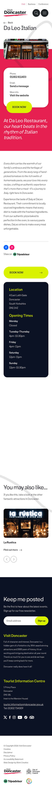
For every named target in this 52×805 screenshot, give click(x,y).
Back (10, 22)
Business (31, 4)
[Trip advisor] (32, 717)
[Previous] (7, 559)
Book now (19, 107)
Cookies (7, 749)
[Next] (14, 559)
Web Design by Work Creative (16, 762)
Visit (23, 4)
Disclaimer (8, 752)
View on (8, 254)
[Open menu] (44, 13)
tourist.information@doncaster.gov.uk (23, 704)
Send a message (19, 86)
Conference (43, 4)
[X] (6, 717)
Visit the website (19, 95)
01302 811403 (18, 77)
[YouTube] (21, 717)
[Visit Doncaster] (16, 13)
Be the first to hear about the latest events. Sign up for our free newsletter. (26, 608)
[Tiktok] (26, 717)
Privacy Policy (9, 756)
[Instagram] (12, 247)
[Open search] (36, 13)
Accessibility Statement (13, 759)
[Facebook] (6, 247)
